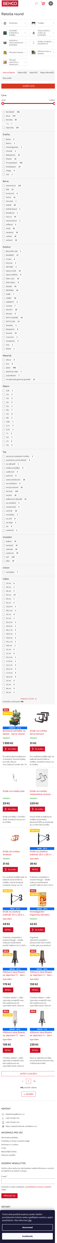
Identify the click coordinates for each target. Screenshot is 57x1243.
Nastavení (27, 1227)
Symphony (12, 341)
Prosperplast (14, 162)
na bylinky (12, 514)
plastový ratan (14, 371)
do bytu (12, 491)
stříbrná (11, 224)
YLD (9, 174)
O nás (3, 1148)
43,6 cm (11, 634)
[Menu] (51, 3)
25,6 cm (11, 669)
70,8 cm (11, 638)
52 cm (10, 618)
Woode (11, 313)
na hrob (11, 511)
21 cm (10, 653)
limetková (12, 213)
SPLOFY (11, 309)
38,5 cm (11, 610)
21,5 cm (11, 665)
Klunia (10, 348)
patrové (11, 475)
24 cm (10, 680)
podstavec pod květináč (18, 460)
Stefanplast (13, 166)
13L (9, 398)
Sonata (10, 306)
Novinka (11, 119)
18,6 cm (11, 676)
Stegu (10, 170)
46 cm (10, 591)
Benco (10, 143)
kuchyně (12, 545)
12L (9, 394)
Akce (10, 116)
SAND (10, 294)
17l (9, 441)
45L (9, 418)
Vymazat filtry (27, 699)
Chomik (11, 151)
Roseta (11, 333)
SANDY (11, 298)
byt (10, 557)
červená (11, 201)
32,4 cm (11, 657)
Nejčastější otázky (9, 1151)
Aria (9, 345)
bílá (10, 189)
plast (11, 367)
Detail (35, 869)
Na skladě (13, 112)
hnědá (11, 205)
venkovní (11, 530)
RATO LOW (13, 321)
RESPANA (12, 290)
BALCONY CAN (13, 251)
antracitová (13, 185)
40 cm (10, 587)
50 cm (10, 595)
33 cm (10, 614)
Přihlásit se (9, 1196)
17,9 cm (11, 661)
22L (9, 406)
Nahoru (29, 1094)
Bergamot (12, 329)
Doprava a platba (8, 1155)
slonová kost (13, 220)
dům (10, 561)
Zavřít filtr (28, 86)
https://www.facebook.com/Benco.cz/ (21, 1126)
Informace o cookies (9, 1144)
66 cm (10, 688)
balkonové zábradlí (16, 499)
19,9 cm (11, 606)
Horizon (11, 263)
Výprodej (12, 127)
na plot (11, 495)
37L (9, 414)
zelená (11, 236)
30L (9, 410)
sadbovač (12, 472)
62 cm (10, 602)
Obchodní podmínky (9, 1137)
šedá (10, 228)
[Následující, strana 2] (28, 1081)
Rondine (11, 325)
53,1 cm (11, 641)
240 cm (10, 645)
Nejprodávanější (47, 72)
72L (9, 445)
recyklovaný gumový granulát (20, 379)
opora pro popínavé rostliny (19, 456)
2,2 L (9, 425)
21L (9, 402)
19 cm (10, 583)
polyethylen (13, 375)
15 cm (10, 649)
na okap (11, 522)
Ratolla (11, 286)
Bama (10, 139)
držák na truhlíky (14, 468)
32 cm (10, 684)
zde (29, 1220)
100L (9, 421)
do (9, 526)
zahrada (11, 549)
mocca (11, 216)
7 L (9, 433)
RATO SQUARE (14, 317)
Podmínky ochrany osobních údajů (15, 1141)
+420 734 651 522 (12, 1118)
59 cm (10, 599)
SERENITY (12, 302)
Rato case (12, 278)
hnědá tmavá (13, 209)
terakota (12, 232)
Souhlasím (27, 1236)
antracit (11, 240)
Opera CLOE (13, 271)
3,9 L (9, 429)
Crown (10, 259)
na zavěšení (13, 503)
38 (34, 1081)
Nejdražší (33, 72)
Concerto (11, 337)
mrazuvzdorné (14, 487)
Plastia (11, 159)
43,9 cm (11, 626)
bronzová (12, 193)
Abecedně (7, 78)
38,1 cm (11, 630)
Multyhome (13, 155)
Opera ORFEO (13, 274)
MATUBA (11, 267)
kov (9, 364)
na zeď (10, 518)
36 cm (10, 692)
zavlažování (12, 507)
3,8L (9, 390)
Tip (9, 123)
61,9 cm (11, 622)
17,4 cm (11, 673)
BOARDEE (12, 255)
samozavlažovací (15, 479)
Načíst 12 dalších (28, 1073)
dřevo (10, 360)
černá (10, 197)
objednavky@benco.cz (15, 1114)
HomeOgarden (14, 147)
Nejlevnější (22, 72)
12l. (9, 437)
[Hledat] (36, 3)
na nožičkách (13, 483)
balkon (11, 541)
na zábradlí (12, 464)
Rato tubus (12, 282)
